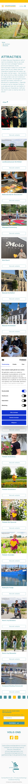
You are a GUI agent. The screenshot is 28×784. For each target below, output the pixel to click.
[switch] (24, 396)
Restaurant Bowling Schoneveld (12, 686)
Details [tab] (14, 364)
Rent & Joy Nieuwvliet (9, 653)
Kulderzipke (6, 129)
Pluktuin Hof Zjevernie (9, 522)
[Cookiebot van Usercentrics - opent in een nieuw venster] (19, 360)
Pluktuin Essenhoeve (9, 489)
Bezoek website (14, 135)
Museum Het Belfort (8, 293)
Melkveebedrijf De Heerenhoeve (12, 194)
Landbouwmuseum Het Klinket (12, 162)
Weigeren (14, 422)
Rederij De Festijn (8, 587)
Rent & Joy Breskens (9, 620)
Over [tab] (23, 364)
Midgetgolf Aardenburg (9, 227)
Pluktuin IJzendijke (8, 555)
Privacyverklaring (20, 778)
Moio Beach (6, 260)
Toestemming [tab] (5, 364)
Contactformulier (7, 778)
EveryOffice (19, 782)
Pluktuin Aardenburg (8, 456)
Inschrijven (12, 723)
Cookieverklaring (14, 779)
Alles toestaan (14, 412)
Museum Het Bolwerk (9, 325)
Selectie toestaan (14, 417)
